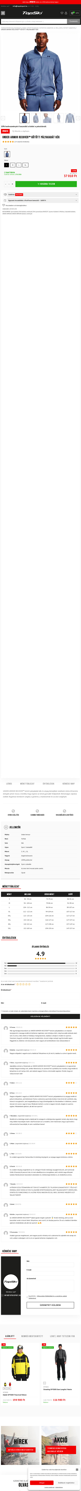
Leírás (9, 783)
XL (27, 851)
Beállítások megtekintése (66, 1483)
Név (2, 1003)
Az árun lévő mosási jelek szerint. (32, 868)
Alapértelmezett (26, 856)
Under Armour (25, 834)
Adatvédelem (59, 1487)
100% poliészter (26, 860)
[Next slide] (78, 118)
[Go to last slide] (3, 118)
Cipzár (23, 873)
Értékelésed (6, 990)
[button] (77, 1470)
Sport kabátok (69, 28)
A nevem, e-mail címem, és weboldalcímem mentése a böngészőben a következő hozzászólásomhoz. (36, 1011)
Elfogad (41, 1483)
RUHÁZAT (18, 28)
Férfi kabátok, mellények (25, 211)
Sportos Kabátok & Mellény (51, 28)
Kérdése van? (69, 783)
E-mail (43, 1003)
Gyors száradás (26, 864)
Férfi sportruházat (30, 28)
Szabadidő (29, 847)
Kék (22, 843)
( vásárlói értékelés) (21, 142)
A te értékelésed (8, 985)
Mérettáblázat (27, 783)
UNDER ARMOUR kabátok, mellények (22, 214)
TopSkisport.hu (7, 28)
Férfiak (23, 839)
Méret (6, 160)
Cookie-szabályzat (49, 1487)
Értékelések (48, 783)
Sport (23, 847)
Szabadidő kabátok (70, 211)
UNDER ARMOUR (7, 214)
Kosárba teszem (47, 184)
